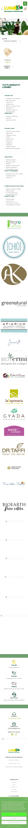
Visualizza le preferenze (14, 822)
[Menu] (2, 9)
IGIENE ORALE (8, 113)
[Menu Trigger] (25, 4)
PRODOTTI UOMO (9, 196)
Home (3, 29)
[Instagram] (16, 734)
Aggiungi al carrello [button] (7, 67)
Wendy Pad (7, 60)
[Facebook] (12, 734)
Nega (14, 818)
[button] (26, 799)
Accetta (14, 814)
